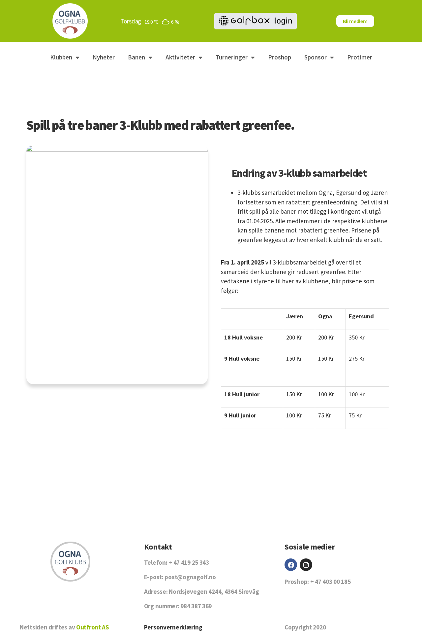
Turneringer (232, 57)
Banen (136, 57)
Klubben (61, 57)
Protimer (359, 57)
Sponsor (315, 57)
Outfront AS (92, 627)
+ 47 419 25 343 (188, 562)
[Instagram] (306, 564)
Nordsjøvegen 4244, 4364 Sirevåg (214, 591)
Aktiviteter (180, 57)
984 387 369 (196, 606)
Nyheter (104, 57)
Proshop (279, 57)
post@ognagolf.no (190, 577)
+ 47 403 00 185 (330, 582)
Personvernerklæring (173, 627)
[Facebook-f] (291, 564)
